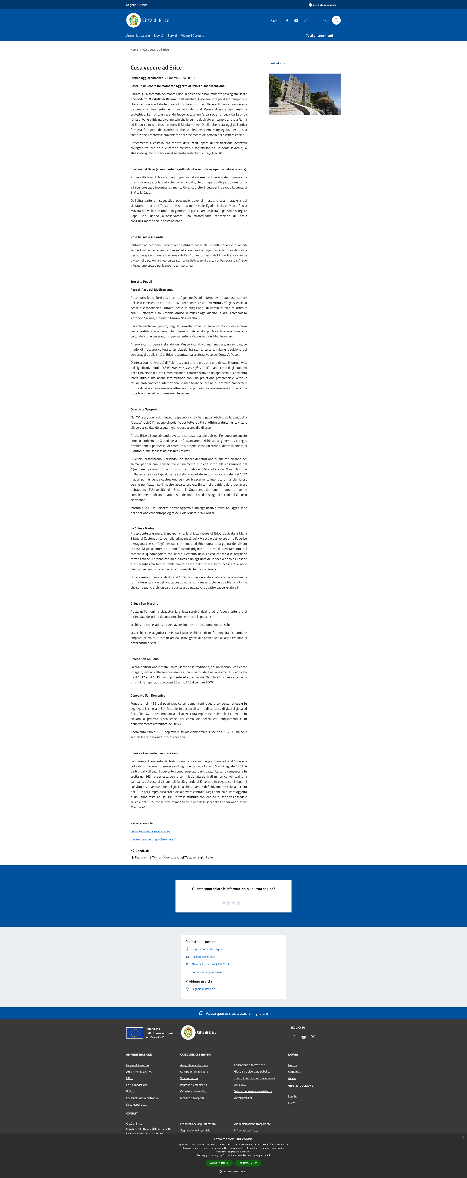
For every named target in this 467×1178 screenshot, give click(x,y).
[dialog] (233, 1156)
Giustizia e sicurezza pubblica (252, 1071)
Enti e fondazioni (136, 1085)
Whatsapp (173, 857)
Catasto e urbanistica (193, 1091)
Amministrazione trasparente (252, 1124)
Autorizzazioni (243, 1098)
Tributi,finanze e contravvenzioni (254, 1078)
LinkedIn (207, 857)
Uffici (129, 1078)
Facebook (140, 857)
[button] (233, 1171)
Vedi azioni (277, 63)
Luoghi (292, 1096)
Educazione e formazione (249, 1065)
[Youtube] (294, 20)
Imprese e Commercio (193, 1085)
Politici (130, 1091)
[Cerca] (336, 20)
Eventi (292, 1103)
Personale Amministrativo (142, 1098)
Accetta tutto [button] (219, 1162)
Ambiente (240, 1084)
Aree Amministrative (139, 1071)
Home (134, 49)
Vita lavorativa (189, 1078)
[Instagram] (304, 20)
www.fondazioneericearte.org (150, 831)
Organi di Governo (137, 1065)
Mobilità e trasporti (192, 1098)
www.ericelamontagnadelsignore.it (153, 839)
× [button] (463, 1137)
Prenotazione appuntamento (198, 1124)
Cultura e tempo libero (194, 1071)
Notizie (292, 1065)
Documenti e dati (136, 1104)
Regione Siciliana (136, 5)
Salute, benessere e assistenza (253, 1091)
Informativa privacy (246, 1130)
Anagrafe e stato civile (194, 1065)
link (268, 1155)
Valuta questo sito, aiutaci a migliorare (236, 1013)
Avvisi (292, 1078)
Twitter (156, 857)
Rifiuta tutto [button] (248, 1162)
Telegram (190, 857)
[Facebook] (285, 20)
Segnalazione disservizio (195, 1130)
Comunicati (295, 1071)
